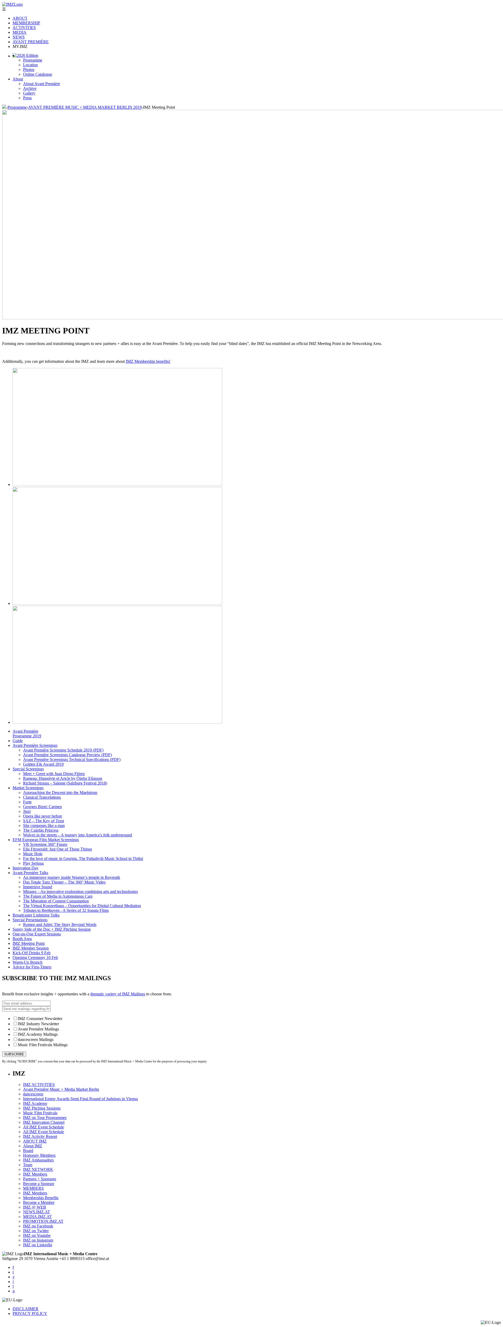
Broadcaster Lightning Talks (36, 915)
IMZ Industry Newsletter (38, 1024)
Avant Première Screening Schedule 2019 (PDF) (63, 750)
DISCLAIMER (26, 1309)
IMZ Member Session (31, 948)
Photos (28, 69)
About (18, 79)
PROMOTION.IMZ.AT (43, 1221)
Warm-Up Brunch (27, 962)
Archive (29, 88)
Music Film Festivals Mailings (43, 1045)
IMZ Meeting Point (29, 943)
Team (27, 1165)
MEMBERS (33, 1188)
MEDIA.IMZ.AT (37, 1216)
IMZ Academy (35, 1103)
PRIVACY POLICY (30, 1313)
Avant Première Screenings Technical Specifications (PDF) (72, 759)
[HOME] (4, 107)
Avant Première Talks (30, 872)
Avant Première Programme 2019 (27, 733)
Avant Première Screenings (35, 745)
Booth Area (22, 938)
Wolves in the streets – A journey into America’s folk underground (77, 835)
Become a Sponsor (38, 1183)
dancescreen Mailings (35, 1039)
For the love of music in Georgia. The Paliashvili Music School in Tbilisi (83, 858)
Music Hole (32, 854)
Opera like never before (42, 816)
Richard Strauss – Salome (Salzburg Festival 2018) (65, 783)
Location (30, 65)
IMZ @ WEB (34, 1207)
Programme (32, 60)
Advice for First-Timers (32, 967)
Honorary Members (39, 1155)
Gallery (29, 93)
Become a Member (38, 1202)
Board (28, 1150)
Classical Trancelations (42, 797)
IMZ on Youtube (37, 1235)
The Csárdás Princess (40, 830)
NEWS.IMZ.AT (36, 1212)
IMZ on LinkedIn (37, 1245)
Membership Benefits (40, 1198)
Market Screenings (28, 788)
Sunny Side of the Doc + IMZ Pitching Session (52, 929)
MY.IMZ (20, 46)
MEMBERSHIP (26, 23)
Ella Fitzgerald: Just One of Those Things (57, 849)
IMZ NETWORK (38, 1169)
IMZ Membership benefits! (148, 361)
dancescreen (33, 1094)
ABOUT (20, 18)
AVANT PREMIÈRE (31, 42)
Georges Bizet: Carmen (42, 806)
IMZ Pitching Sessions (42, 1108)
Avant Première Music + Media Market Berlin (61, 1089)
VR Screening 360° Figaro (45, 844)
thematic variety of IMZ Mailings (117, 994)
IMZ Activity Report (40, 1136)
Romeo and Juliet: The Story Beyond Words (59, 924)
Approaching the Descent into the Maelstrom (60, 792)
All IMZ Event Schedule (43, 1127)
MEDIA (19, 32)
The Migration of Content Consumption (56, 901)
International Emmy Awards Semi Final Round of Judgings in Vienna (80, 1098)
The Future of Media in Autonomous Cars (57, 896)
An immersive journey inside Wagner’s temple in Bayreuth (71, 877)
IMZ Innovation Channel (43, 1122)
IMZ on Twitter (36, 1231)
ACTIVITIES (24, 27)
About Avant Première (41, 83)
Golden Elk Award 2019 (43, 764)
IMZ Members (35, 1174)
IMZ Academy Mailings (38, 1034)
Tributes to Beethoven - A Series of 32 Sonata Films (66, 910)
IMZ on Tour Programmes (45, 1117)
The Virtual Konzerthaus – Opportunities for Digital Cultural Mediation (82, 905)
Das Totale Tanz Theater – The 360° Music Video (64, 882)
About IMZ (32, 1146)
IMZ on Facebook (38, 1226)
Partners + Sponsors (39, 1179)
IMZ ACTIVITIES (39, 1084)
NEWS (19, 37)
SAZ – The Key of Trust (43, 821)
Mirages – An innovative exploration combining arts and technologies (80, 891)
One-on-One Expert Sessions (37, 934)
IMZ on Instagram (38, 1240)
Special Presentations (30, 920)
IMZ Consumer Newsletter (40, 1018)
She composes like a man (44, 825)
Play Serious (33, 863)
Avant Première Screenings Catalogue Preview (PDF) (67, 755)
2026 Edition (27, 55)
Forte (27, 802)
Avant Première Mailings (38, 1029)
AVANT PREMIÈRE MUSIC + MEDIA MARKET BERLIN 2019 (85, 107)
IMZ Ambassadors (38, 1160)
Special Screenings (28, 769)
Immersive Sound (37, 887)
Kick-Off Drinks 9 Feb (32, 953)
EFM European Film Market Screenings (46, 839)
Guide (18, 740)
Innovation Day (26, 868)
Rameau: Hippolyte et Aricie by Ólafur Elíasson (62, 778)
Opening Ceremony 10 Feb (35, 957)
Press (27, 98)
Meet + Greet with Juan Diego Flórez (54, 773)
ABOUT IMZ (35, 1141)
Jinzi (27, 811)
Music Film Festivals (40, 1113)
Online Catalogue (37, 74)
